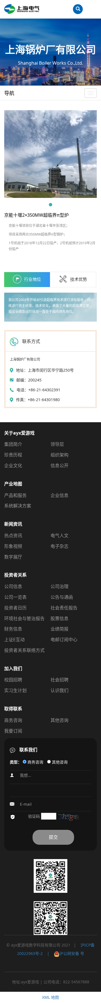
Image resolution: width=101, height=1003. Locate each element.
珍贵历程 (13, 455)
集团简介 (13, 444)
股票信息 (59, 618)
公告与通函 (61, 597)
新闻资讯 (13, 524)
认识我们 (59, 690)
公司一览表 (15, 597)
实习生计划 (15, 690)
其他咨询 (59, 720)
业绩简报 (59, 629)
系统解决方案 (17, 506)
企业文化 (13, 465)
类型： (16, 762)
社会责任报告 (63, 608)
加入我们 (13, 668)
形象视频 (13, 546)
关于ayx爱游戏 (19, 433)
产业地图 (13, 484)
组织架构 (59, 455)
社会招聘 (59, 680)
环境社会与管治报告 (24, 618)
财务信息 (13, 629)
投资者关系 (15, 575)
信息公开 (59, 465)
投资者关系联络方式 (24, 650)
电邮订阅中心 (63, 639)
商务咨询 (13, 720)
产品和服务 (15, 495)
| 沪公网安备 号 (63, 953)
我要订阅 (13, 731)
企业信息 (59, 495)
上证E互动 (14, 639)
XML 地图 (50, 997)
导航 (9, 93)
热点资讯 (13, 535)
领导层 (57, 444)
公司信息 (13, 586)
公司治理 (59, 586)
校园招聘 (13, 680)
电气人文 (59, 535)
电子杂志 (59, 546)
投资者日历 (15, 608)
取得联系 (13, 709)
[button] (50, 204)
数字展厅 (13, 557)
